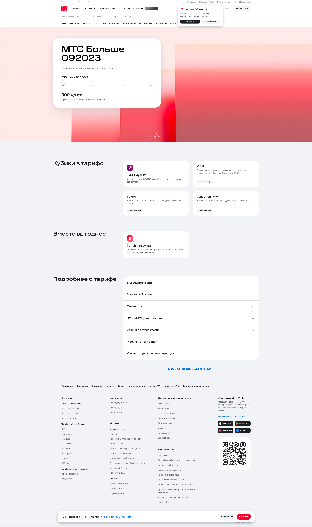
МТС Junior (114, 23)
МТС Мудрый (145, 23)
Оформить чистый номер (121, 453)
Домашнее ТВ (116, 488)
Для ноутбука (116, 407)
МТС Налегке (67, 463)
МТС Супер (74, 23)
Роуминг (113, 434)
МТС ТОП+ (101, 23)
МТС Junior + (129, 23)
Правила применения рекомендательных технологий (177, 491)
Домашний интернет (119, 483)
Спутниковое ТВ (117, 493)
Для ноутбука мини (118, 402)
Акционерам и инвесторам (196, 386)
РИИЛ (173, 23)
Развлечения (164, 403)
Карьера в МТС (171, 386)
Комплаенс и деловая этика (171, 470)
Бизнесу (82, 2)
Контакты (97, 386)
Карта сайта (163, 502)
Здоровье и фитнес (167, 418)
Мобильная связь (117, 429)
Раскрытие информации (169, 474)
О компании (67, 386)
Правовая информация (168, 465)
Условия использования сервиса (173, 497)
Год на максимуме (69, 473)
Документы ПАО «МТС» (169, 455)
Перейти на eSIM (117, 473)
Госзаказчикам (94, 2)
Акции (121, 386)
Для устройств (116, 398)
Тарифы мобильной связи (73, 424)
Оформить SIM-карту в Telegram (125, 448)
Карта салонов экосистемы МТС (144, 386)
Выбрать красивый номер (122, 458)
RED (64, 23)
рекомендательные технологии (117, 516)
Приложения (164, 433)
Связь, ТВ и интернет (71, 403)
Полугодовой (67, 478)
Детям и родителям (167, 413)
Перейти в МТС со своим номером (125, 438)
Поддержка (82, 386)
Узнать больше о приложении (231, 416)
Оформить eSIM (117, 443)
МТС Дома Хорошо (70, 413)
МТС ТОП (87, 23)
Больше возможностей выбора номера (128, 463)
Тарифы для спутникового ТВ (74, 469)
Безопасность (164, 408)
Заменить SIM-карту (119, 468)
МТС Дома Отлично (70, 408)
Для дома (114, 478)
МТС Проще (161, 23)
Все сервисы (164, 437)
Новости (110, 386)
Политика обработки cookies (171, 479)
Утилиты (162, 428)
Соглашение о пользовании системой (175, 484)
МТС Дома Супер (69, 418)
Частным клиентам (69, 2)
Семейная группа (166, 423)
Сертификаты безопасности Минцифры (176, 460)
